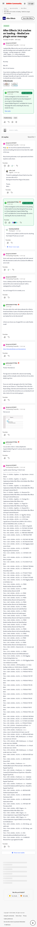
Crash (15, 117)
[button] (3, 4)
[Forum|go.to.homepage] (14, 3)
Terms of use (19, 915)
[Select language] (24, 3)
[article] (18, 154)
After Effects (23, 8)
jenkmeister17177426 (13, 92)
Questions (6, 10)
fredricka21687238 (14, 229)
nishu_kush (12, 170)
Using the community (9, 915)
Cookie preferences (8, 918)
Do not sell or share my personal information (14, 921)
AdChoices (8, 924)
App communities (14, 8)
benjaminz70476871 (11, 43)
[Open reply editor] (18, 130)
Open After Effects (28, 18)
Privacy (25, 915)
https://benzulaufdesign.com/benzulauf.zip (14, 349)
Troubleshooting (8, 117)
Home (5, 8)
